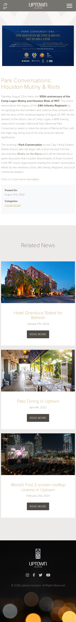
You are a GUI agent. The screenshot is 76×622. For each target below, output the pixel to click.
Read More (38, 334)
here (10, 179)
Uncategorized (13, 205)
